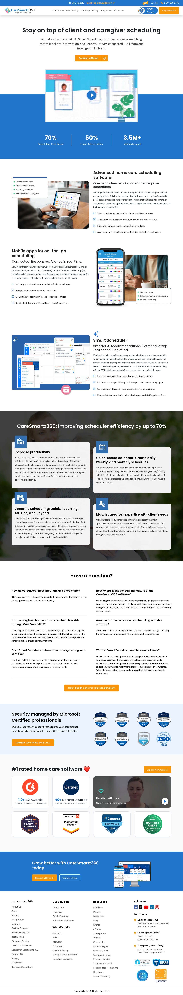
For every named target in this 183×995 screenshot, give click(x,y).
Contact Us (17, 954)
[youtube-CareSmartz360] (146, 907)
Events (96, 924)
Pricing (95, 10)
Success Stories (100, 950)
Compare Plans (69, 877)
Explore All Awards (156, 769)
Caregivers (57, 946)
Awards (15, 911)
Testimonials (18, 936)
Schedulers (57, 933)
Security (150, 10)
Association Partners (22, 945)
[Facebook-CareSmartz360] (136, 907)
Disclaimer (17, 962)
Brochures (98, 972)
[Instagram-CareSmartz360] (157, 907)
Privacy (15, 958)
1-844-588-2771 (171, 3)
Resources (119, 10)
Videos (96, 937)
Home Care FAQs (102, 976)
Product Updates (101, 959)
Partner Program (20, 928)
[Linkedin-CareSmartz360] (152, 907)
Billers (55, 937)
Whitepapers (99, 933)
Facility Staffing (60, 916)
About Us (16, 906)
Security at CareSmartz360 (25, 949)
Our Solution (58, 10)
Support (16, 923)
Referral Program (20, 932)
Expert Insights (100, 946)
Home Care (58, 907)
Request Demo (169, 10)
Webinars (98, 907)
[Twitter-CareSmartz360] (140, 907)
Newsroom (98, 916)
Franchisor (57, 911)
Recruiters (57, 941)
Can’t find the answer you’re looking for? (91, 688)
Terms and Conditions (22, 966)
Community (99, 942)
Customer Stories (20, 941)
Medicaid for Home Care (105, 967)
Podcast (97, 911)
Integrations (106, 10)
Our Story (85, 10)
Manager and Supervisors (64, 954)
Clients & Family (60, 950)
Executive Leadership (62, 958)
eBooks (97, 929)
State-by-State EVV (103, 963)
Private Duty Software (63, 920)
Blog (95, 920)
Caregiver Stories (101, 954)
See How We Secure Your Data (32, 742)
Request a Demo (43, 877)
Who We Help (72, 10)
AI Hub (154, 3)
